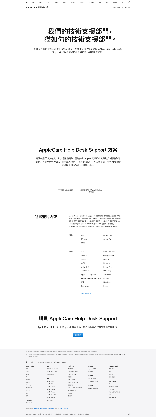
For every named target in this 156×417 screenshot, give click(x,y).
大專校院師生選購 (93, 381)
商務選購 (90, 371)
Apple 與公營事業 (93, 388)
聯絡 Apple (112, 397)
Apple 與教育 (92, 378)
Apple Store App (73, 382)
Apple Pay (29, 402)
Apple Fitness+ (51, 392)
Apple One (50, 381)
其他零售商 (52, 408)
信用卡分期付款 (72, 390)
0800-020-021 (63, 408)
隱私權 (111, 374)
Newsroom (112, 384)
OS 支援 (127, 7)
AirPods (28, 385)
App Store (50, 400)
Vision (28, 382)
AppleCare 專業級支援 (37, 7)
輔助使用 (111, 369)
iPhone (28, 377)
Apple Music (51, 386)
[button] (123, 2)
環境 (110, 371)
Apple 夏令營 (71, 379)
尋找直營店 (70, 369)
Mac (27, 371)
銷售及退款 (73, 414)
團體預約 (70, 377)
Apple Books (51, 397)
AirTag (28, 390)
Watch (28, 379)
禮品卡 (28, 396)
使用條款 (65, 414)
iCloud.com (50, 374)
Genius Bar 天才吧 (73, 371)
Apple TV (50, 384)
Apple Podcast (51, 394)
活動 (110, 394)
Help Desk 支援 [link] (118, 7)
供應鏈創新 (112, 377)
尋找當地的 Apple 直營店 (41, 408)
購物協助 (70, 396)
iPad (27, 374)
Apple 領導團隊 (113, 386)
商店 (27, 369)
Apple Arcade (51, 389)
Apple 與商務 (92, 369)
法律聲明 (80, 414)
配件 (27, 393)
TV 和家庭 (29, 387)
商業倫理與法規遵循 (114, 392)
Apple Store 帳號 (52, 371)
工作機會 (111, 389)
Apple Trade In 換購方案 (75, 387)
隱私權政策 (58, 414)
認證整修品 (70, 385)
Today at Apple (72, 374)
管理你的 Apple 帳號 (52, 369)
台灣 (129, 414)
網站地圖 (87, 414)
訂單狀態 (70, 393)
